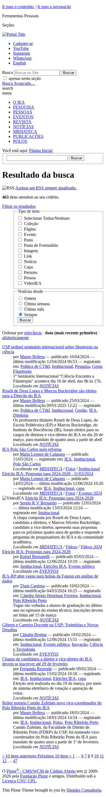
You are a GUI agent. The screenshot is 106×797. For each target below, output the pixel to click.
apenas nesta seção (25, 78)
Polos (58, 722)
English (19, 63)
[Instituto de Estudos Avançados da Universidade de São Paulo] (13, 34)
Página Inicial (40, 150)
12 (4, 761)
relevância (33, 333)
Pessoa (30, 278)
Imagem (31, 250)
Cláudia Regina (33, 634)
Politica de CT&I (35, 410)
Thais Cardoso (32, 586)
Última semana (37, 304)
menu (7, 93)
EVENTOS (23, 117)
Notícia (30, 261)
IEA (92, 410)
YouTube (21, 48)
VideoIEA (33, 283)
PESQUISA (23, 107)
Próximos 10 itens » (55, 756)
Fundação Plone (34, 776)
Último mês (34, 309)
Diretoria (20, 415)
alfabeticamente (15, 337)
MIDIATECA (25, 131)
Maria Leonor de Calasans (42, 454)
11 (102, 756)
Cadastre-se (23, 43)
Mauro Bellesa (32, 356)
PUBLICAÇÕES (28, 136)
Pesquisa (82, 366)
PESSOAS (22, 112)
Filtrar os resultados (19, 206)
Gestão (81, 410)
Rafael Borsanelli (34, 556)
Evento (30, 234)
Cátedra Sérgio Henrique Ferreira (48, 595)
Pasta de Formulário (41, 245)
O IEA (19, 102)
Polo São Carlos (27, 464)
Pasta (28, 240)
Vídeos (71, 547)
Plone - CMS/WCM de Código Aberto (41, 771)
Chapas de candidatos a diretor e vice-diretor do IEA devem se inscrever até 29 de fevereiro (47, 661)
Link (28, 256)
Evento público (81, 566)
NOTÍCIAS (23, 126)
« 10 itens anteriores (20, 756)
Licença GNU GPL (19, 781)
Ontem (30, 298)
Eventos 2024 (90, 493)
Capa (28, 267)
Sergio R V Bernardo (38, 503)
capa (80, 488)
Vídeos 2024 (91, 547)
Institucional (62, 366)
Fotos (70, 468)
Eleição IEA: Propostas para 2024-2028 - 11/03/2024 (47, 473)
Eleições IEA (54, 566)
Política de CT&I (35, 366)
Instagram (21, 53)
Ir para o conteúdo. (18, 6)
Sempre (30, 314)
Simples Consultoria (84, 790)
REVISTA (22, 121)
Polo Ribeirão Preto (30, 600)
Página (30, 229)
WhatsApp (22, 58)
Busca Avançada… (18, 83)
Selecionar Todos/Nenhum (47, 218)
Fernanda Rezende (36, 668)
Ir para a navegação (54, 6)
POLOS (20, 141)
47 (15, 761)
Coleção (31, 223)
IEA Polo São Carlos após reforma (31, 449)
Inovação (80, 644)
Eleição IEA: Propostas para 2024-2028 (59, 498)
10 (96, 756)
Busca (7, 72)
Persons (30, 272)
